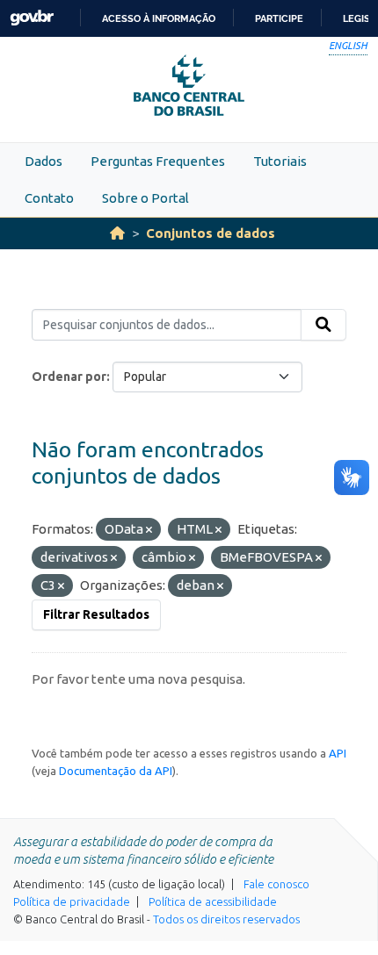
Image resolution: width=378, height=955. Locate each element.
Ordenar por (69, 377)
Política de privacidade (71, 901)
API (337, 753)
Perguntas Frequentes (158, 161)
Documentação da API (115, 771)
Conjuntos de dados (210, 233)
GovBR (32, 18)
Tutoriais (280, 161)
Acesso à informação (158, 18)
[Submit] (323, 325)
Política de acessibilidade (213, 901)
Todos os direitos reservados (226, 919)
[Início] (117, 233)
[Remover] (149, 530)
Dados (43, 161)
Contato (49, 197)
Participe (279, 18)
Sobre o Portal (145, 197)
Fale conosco (276, 884)
